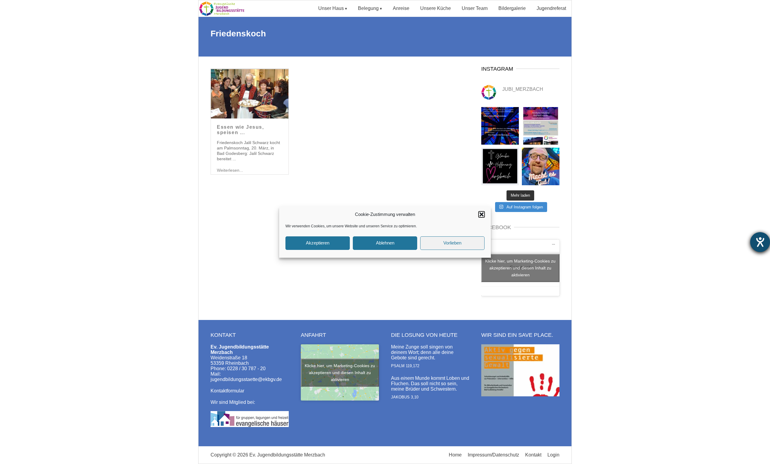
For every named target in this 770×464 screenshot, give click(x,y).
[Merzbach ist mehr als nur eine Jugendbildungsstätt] (500, 126)
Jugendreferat (551, 8)
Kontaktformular (227, 390)
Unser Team (475, 8)
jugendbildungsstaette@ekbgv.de (246, 379)
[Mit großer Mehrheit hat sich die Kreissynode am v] (500, 166)
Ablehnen (385, 242)
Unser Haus (331, 8)
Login (553, 454)
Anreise (401, 8)
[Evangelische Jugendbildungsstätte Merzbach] (223, 15)
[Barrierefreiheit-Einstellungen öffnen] (760, 242)
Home (455, 454)
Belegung (368, 8)
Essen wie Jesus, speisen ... (240, 129)
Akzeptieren (317, 242)
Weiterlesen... (230, 170)
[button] (482, 214)
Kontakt (533, 454)
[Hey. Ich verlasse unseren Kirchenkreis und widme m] (540, 166)
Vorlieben (452, 242)
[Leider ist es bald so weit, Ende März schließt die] (540, 126)
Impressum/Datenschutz (493, 454)
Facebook (496, 227)
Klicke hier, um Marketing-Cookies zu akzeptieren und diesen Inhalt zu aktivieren (520, 267)
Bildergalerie (512, 8)
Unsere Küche (435, 8)
